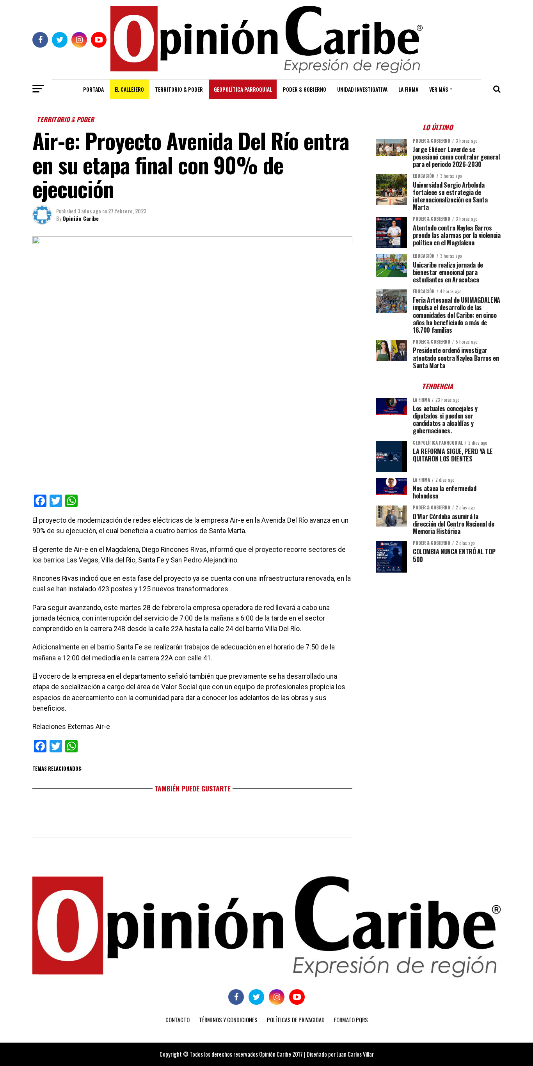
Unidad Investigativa (362, 89)
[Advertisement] (438, 633)
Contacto (177, 1020)
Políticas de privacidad (296, 1020)
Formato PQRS (351, 1020)
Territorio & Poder (179, 89)
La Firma (408, 89)
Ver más (438, 89)
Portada (93, 89)
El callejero (129, 89)
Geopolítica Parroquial (243, 89)
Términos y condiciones (228, 1020)
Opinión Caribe (80, 218)
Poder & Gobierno (304, 89)
